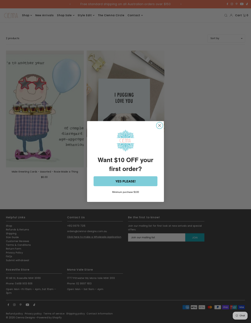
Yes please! (125, 181)
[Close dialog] (160, 125)
